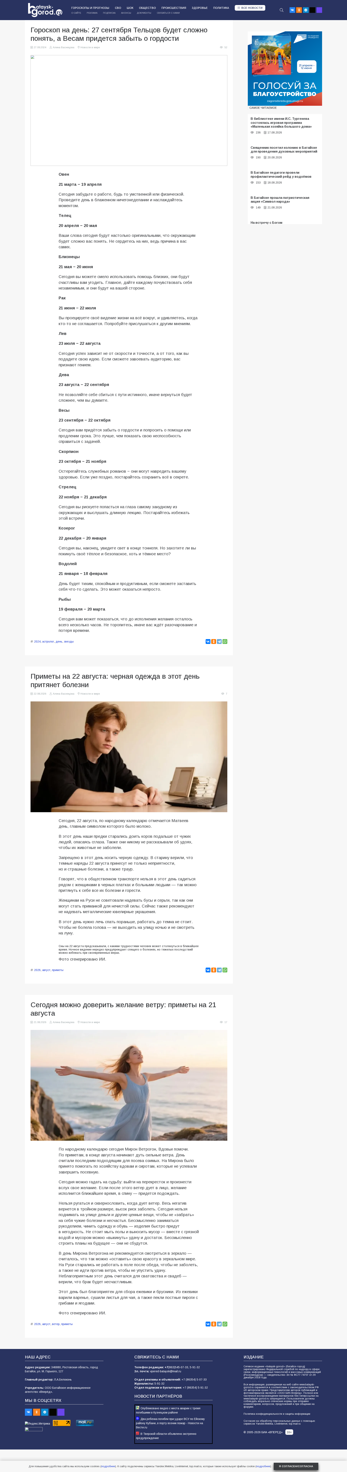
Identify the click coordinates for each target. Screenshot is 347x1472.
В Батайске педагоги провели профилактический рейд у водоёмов (281, 174)
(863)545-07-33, (179, 1367)
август (46, 970)
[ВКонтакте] (208, 641)
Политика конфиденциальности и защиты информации (277, 1413)
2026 (37, 970)
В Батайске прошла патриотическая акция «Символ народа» (280, 199)
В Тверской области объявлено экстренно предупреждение (166, 1436)
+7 (166, 1367)
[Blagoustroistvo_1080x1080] (285, 68)
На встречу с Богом (266, 222)
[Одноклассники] (213, 641)
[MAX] (319, 10)
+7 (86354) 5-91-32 (195, 1387)
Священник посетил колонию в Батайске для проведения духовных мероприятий (284, 149)
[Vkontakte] (292, 10)
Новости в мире (90, 47)
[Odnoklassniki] (299, 10)
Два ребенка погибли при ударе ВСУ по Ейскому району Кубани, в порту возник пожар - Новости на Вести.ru (170, 1423)
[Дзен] (312, 10)
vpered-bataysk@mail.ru (165, 1371)
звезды (69, 641)
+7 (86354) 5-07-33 (194, 1379)
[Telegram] (306, 10)
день (59, 641)
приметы (57, 970)
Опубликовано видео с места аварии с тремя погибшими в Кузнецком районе (168, 1410)
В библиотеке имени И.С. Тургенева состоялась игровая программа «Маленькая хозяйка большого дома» (281, 122)
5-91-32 (195, 1367)
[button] (282, 10)
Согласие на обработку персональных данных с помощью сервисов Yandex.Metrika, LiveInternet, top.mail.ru (279, 1422)
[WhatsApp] (224, 641)
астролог (48, 641)
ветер (56, 1324)
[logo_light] (45, 10)
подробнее (108, 1466)
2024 (37, 641)
